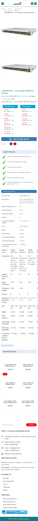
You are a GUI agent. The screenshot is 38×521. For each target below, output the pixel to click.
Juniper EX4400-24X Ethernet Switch (27, 383)
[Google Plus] (7, 417)
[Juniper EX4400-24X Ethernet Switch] (28, 378)
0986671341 (7, 120)
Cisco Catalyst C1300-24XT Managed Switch (28, 401)
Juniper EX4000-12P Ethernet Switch (27, 365)
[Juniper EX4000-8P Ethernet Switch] (10, 378)
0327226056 (7, 115)
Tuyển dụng (6, 487)
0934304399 (7, 124)
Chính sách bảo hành (9, 504)
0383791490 (25, 111)
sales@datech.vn (15, 448)
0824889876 (7, 129)
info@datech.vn (15, 450)
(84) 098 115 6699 (14, 442)
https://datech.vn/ (16, 454)
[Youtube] (14, 417)
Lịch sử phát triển (8, 481)
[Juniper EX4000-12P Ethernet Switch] (28, 360)
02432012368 (25, 120)
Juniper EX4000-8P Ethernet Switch (10, 383)
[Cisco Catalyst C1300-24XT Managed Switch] (28, 396)
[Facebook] (11, 143)
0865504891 (25, 115)
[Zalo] (12, 111)
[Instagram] (14, 143)
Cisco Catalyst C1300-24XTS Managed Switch (10, 401)
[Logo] (17, 3)
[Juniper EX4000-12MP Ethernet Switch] (10, 360)
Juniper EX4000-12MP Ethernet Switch (10, 365)
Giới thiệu (6, 478)
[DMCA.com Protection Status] (21, 512)
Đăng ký (31, 424)
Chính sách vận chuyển (10, 507)
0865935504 (25, 124)
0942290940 (7, 133)
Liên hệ (10, 369)
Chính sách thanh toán (10, 499)
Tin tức (5, 484)
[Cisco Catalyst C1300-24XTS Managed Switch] (10, 396)
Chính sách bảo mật (9, 502)
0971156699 (7, 111)
